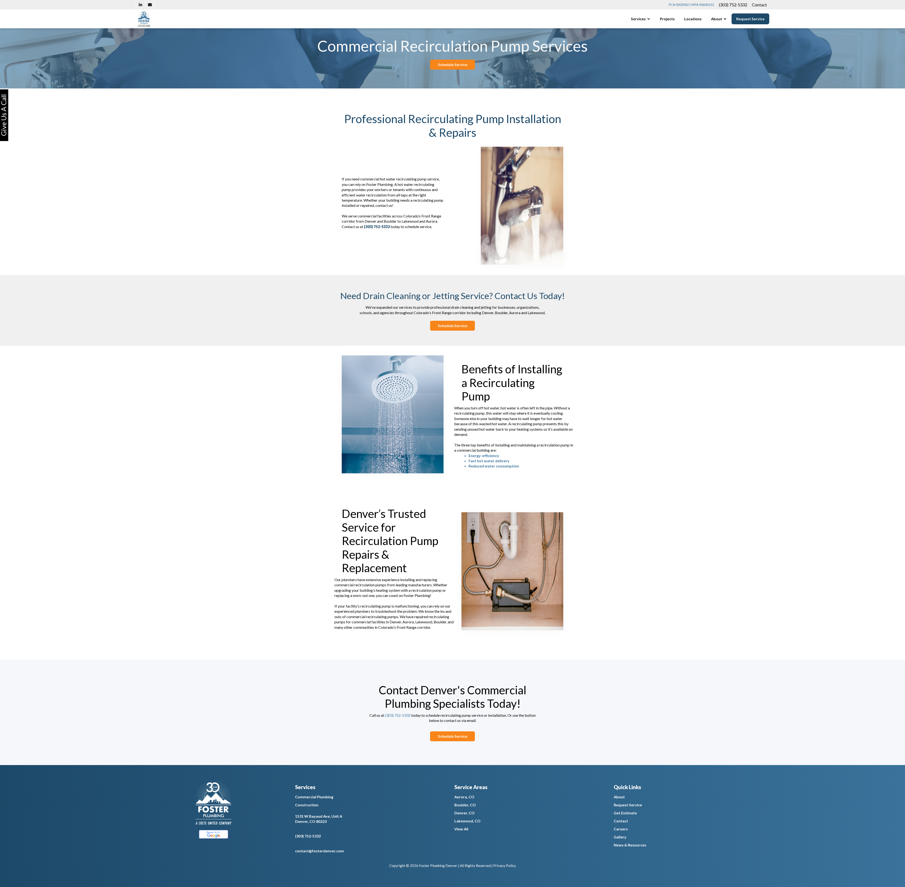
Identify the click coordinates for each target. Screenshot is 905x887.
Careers (621, 829)
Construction (306, 805)
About (619, 797)
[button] (640, 19)
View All (461, 829)
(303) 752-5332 (733, 4)
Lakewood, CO (467, 821)
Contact (759, 4)
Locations (693, 19)
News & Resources (630, 845)
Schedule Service (452, 64)
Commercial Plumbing (314, 797)
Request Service (750, 19)
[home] (144, 18)
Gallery (620, 837)
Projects (667, 19)
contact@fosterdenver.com (319, 851)
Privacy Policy (504, 865)
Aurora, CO (464, 797)
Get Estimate (625, 813)
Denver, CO (464, 813)
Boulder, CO (465, 805)
